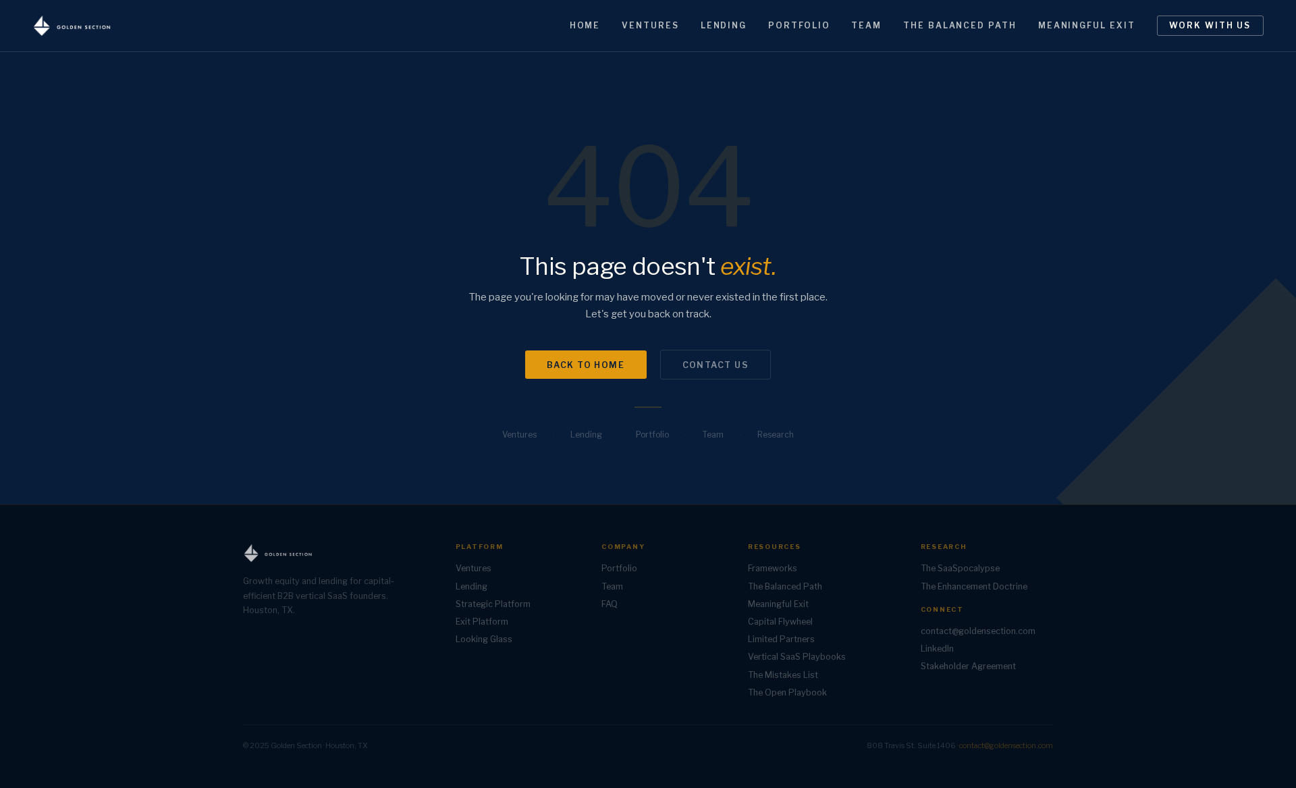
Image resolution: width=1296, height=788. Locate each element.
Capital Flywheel (780, 621)
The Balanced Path (960, 25)
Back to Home (586, 365)
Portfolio (799, 25)
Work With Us (1210, 25)
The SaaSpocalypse (960, 568)
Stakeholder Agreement (968, 666)
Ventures (650, 25)
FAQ (609, 604)
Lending (724, 25)
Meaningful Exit (1086, 25)
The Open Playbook (787, 692)
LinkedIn (937, 648)
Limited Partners (781, 639)
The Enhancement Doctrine (974, 586)
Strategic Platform (493, 604)
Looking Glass (484, 639)
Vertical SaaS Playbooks (797, 657)
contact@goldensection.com (978, 631)
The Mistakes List (783, 675)
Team (866, 25)
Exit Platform (482, 621)
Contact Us (715, 365)
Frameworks (772, 568)
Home (585, 25)
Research (775, 434)
